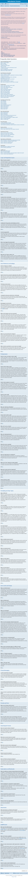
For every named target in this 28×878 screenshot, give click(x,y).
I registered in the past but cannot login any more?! (9, 67)
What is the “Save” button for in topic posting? (8, 95)
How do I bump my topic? (5, 97)
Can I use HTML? (3, 101)
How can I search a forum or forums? (7, 132)
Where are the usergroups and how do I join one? (8, 115)
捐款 (5, 49)
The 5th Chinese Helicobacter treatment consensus (10, 31)
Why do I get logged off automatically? (7, 69)
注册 (19, 42)
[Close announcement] (26, 8)
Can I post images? (4, 103)
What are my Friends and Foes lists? (6, 128)
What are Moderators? (4, 113)
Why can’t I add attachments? (5, 92)
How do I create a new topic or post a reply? (8, 85)
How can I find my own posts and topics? (7, 136)
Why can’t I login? (3, 66)
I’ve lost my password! (4, 68)
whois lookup (22, 848)
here (25, 8)
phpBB (3, 308)
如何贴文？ (3, 52)
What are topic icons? (4, 108)
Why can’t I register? (4, 64)
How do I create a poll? (4, 88)
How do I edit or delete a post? (5, 86)
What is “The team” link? (4, 119)
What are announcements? (5, 105)
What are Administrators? (5, 112)
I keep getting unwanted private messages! (7, 123)
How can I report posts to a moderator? (7, 94)
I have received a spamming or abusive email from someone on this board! (12, 124)
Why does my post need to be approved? (7, 96)
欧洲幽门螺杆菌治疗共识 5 (5, 54)
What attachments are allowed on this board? (8, 146)
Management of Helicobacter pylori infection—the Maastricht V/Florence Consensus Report (11, 30)
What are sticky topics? (4, 106)
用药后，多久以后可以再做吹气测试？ (7, 56)
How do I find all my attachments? (6, 147)
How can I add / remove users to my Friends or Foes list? (10, 129)
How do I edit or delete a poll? (5, 90)
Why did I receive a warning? (5, 93)
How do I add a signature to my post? (6, 87)
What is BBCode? (3, 100)
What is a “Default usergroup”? (5, 118)
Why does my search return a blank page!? (7, 134)
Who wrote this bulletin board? (5, 150)
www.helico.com (8, 14)
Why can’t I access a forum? (5, 91)
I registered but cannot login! (5, 65)
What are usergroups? (4, 114)
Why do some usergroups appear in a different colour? (9, 117)
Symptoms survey (4, 37)
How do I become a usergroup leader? (7, 116)
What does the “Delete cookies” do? (6, 70)
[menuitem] (3, 4)
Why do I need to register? (5, 62)
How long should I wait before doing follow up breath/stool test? (12, 32)
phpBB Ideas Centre (22, 838)
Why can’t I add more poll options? (6, 89)
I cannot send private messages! (6, 122)
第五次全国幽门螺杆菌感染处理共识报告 (8, 55)
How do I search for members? (5, 135)
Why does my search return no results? (7, 133)
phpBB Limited (3, 829)
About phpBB (22, 830)
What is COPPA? (3, 63)
